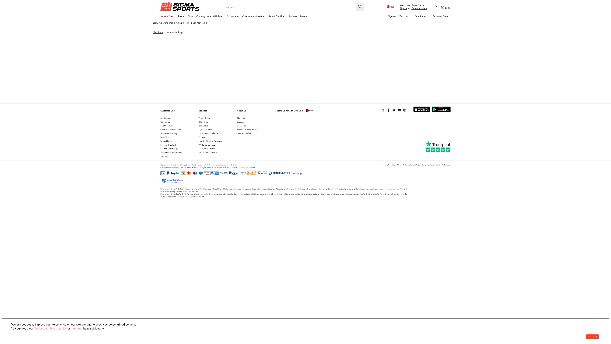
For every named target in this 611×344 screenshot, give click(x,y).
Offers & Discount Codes (171, 129)
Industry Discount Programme (211, 141)
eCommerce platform (225, 167)
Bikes (190, 16)
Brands (303, 16)
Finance (202, 137)
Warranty (164, 156)
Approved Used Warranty (171, 152)
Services (203, 110)
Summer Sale (167, 16)
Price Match (165, 137)
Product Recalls (166, 141)
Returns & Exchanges (169, 148)
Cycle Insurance (205, 129)
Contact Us (165, 121)
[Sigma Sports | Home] (179, 6)
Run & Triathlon (276, 16)
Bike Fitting (203, 121)
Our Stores (241, 125)
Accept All (592, 336)
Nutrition (292, 16)
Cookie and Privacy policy (50, 328)
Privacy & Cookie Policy (247, 129)
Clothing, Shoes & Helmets (209, 16)
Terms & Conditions (245, 133)
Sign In (403, 8)
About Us (241, 110)
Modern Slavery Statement (425, 165)
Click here (158, 32)
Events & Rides (205, 118)
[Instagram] (405, 110)
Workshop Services (207, 144)
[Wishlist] (435, 7)
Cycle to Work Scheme (208, 133)
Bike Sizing (203, 125)
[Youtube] (399, 110)
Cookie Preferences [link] (443, 165)
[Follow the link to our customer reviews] (438, 147)
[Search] (360, 7)
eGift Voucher (166, 125)
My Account (165, 118)
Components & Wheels (253, 16)
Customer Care (168, 110)
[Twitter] (394, 110)
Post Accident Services (208, 152)
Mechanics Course (207, 148)
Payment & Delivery (168, 133)
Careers (240, 121)
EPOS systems (240, 167)
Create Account (419, 8)
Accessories (233, 16)
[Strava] (383, 110)
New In (180, 16)
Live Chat (298, 110)
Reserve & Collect (168, 144)
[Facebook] (388, 110)
